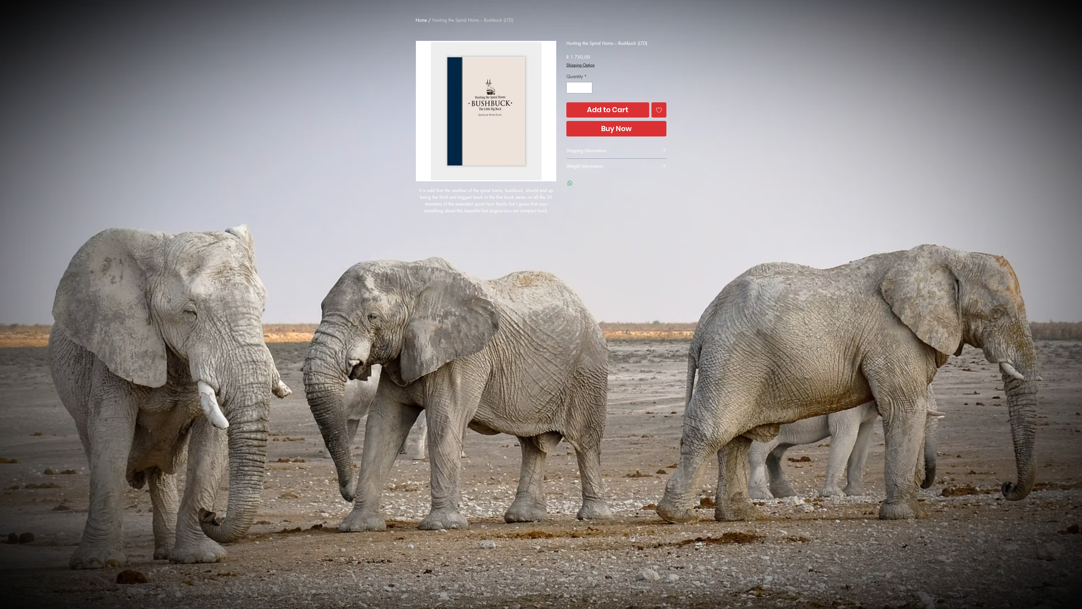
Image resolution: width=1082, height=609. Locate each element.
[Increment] (587, 87)
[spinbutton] (579, 87)
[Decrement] (571, 87)
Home (421, 20)
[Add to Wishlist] (659, 110)
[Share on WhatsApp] (570, 183)
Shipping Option (580, 65)
